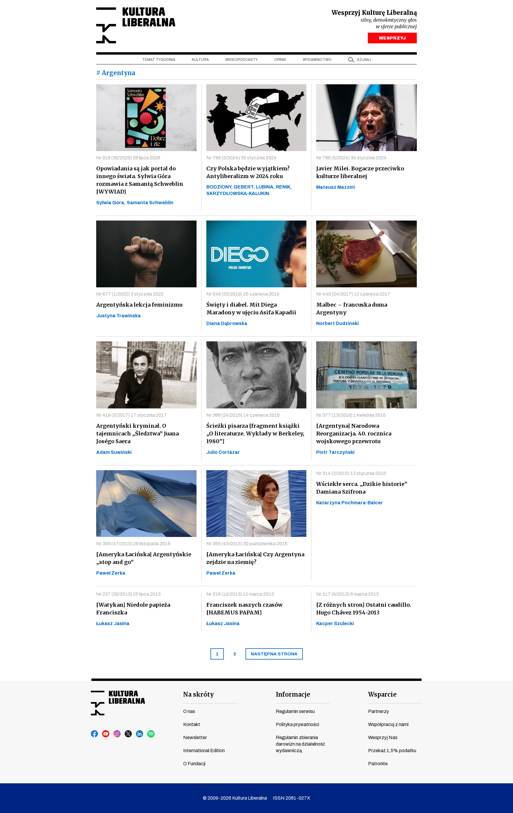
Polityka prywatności (297, 724)
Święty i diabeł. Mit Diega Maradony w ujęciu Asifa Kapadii (251, 308)
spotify (151, 734)
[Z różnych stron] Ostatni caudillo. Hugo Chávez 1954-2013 (363, 608)
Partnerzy (378, 711)
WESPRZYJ (392, 38)
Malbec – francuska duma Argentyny (351, 308)
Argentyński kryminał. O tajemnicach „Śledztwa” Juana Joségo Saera (137, 433)
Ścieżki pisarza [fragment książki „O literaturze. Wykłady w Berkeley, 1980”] (255, 433)
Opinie (280, 60)
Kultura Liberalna (135, 25)
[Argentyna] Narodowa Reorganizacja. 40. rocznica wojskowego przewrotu (353, 433)
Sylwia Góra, (111, 202)
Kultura (200, 60)
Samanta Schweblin (150, 202)
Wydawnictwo (317, 60)
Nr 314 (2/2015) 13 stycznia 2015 (351, 473)
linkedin (140, 734)
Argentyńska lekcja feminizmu (139, 304)
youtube (106, 734)
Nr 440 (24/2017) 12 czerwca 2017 (353, 294)
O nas (189, 711)
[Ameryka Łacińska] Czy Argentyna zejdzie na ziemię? (255, 558)
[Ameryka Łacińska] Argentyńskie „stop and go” (143, 558)
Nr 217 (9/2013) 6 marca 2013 (347, 594)
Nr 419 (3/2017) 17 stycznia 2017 (131, 415)
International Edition (204, 750)
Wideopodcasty (241, 60)
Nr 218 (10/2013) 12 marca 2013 (240, 594)
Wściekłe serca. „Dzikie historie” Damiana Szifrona (361, 488)
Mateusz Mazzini (335, 187)
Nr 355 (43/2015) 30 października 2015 (246, 543)
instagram (117, 734)
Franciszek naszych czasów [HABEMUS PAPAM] (244, 608)
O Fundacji (194, 763)
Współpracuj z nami (388, 724)
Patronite (378, 763)
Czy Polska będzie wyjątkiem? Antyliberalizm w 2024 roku (248, 172)
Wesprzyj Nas (383, 737)
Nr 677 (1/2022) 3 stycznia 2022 (130, 294)
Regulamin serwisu (295, 711)
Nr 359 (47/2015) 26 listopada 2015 (133, 543)
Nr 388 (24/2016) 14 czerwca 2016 (243, 415)
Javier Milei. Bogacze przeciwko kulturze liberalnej (360, 172)
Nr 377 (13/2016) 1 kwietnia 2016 (351, 415)
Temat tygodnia (158, 60)
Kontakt (191, 724)
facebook (95, 734)
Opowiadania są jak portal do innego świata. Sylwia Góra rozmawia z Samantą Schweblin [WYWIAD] (139, 180)
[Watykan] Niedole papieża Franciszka (133, 608)
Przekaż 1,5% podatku (392, 750)
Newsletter (195, 737)
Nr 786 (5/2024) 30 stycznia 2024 (241, 157)
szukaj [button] (364, 60)
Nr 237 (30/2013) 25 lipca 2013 (128, 594)
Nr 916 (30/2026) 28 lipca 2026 (128, 157)
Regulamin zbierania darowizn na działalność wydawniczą (300, 744)
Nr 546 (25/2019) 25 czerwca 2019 (242, 294)
